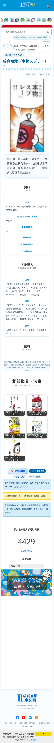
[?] (4, 66)
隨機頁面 (46, 42)
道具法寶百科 (35, 46)
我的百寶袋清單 (37, 471)
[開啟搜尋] (49, 5)
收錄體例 (26, 551)
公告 (15, 723)
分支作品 (46, 46)
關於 (5, 723)
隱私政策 (32, 723)
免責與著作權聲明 (43, 723)
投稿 (31, 727)
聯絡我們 (24, 727)
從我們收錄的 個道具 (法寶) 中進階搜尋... (31, 37)
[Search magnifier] (48, 32)
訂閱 (20, 723)
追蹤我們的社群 (13, 496)
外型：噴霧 (45, 74)
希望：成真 (31, 74)
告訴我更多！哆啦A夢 (25, 50)
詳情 (23, 486)
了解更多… (34, 740)
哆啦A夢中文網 (20, 46)
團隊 (10, 723)
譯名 (25, 723)
